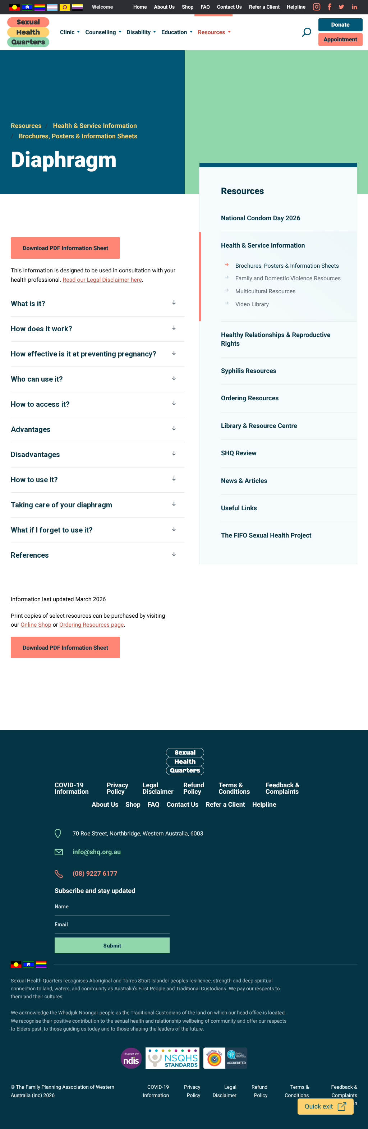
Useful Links (239, 508)
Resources (211, 32)
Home (140, 7)
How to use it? (34, 479)
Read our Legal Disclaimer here (102, 279)
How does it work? (41, 328)
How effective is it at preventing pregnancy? (83, 354)
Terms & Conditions (234, 788)
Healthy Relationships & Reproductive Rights (276, 339)
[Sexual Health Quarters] (28, 32)
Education (174, 32)
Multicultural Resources (265, 291)
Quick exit (319, 1106)
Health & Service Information (95, 126)
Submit (112, 946)
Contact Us (229, 7)
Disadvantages (35, 454)
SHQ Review (239, 453)
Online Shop (35, 624)
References (30, 555)
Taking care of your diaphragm (61, 505)
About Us (164, 7)
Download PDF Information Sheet (65, 251)
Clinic (67, 32)
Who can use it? (37, 379)
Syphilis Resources (248, 371)
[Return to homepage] (184, 761)
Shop (187, 7)
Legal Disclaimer (157, 788)
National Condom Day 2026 (260, 218)
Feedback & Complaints (282, 788)
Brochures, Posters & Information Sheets (78, 136)
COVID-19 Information (72, 788)
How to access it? (40, 404)
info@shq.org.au (97, 852)
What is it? (28, 303)
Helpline (296, 7)
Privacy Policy (117, 788)
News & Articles (244, 481)
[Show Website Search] (306, 32)
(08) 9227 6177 (95, 873)
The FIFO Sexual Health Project (266, 535)
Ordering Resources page (91, 624)
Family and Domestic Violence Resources (288, 278)
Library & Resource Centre (259, 426)
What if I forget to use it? (52, 530)
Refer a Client (264, 7)
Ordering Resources (250, 398)
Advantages (31, 429)
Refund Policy (193, 788)
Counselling (100, 32)
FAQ (205, 7)
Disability (139, 32)
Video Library (252, 304)
